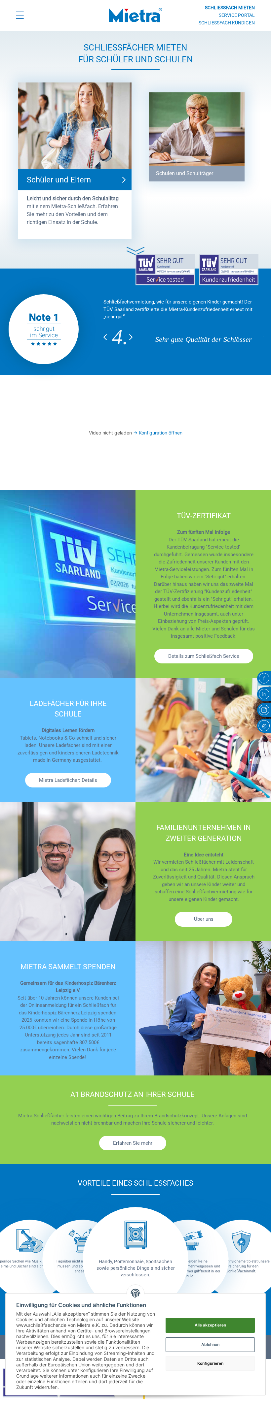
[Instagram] (264, 710)
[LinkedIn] (264, 694)
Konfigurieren (210, 1363)
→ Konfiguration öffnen (157, 432)
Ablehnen (210, 1344)
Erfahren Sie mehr (132, 1143)
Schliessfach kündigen (227, 22)
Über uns (203, 919)
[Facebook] (264, 678)
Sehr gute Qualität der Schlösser (203, 339)
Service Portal (237, 15)
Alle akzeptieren (210, 1325)
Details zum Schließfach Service (203, 656)
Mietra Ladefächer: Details (68, 780)
